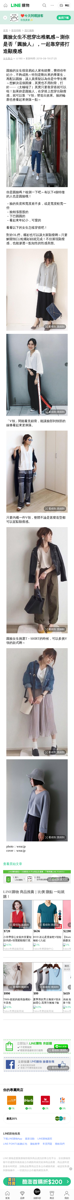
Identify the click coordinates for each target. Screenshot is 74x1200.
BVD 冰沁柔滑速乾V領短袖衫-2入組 (47, 939)
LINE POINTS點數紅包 (15, 1143)
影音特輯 (16, 30)
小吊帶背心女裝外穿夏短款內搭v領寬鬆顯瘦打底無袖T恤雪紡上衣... (17, 939)
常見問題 (47, 1143)
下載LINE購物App (12, 1138)
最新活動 (30, 1138)
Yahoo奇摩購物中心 (43, 948)
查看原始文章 (12, 864)
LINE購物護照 (44, 1138)
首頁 (5, 30)
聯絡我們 (60, 1143)
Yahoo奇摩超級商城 (13, 948)
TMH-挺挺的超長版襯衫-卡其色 (17, 1001)
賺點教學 (35, 1143)
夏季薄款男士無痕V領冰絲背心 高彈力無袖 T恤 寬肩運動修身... (47, 1001)
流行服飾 (29, 30)
